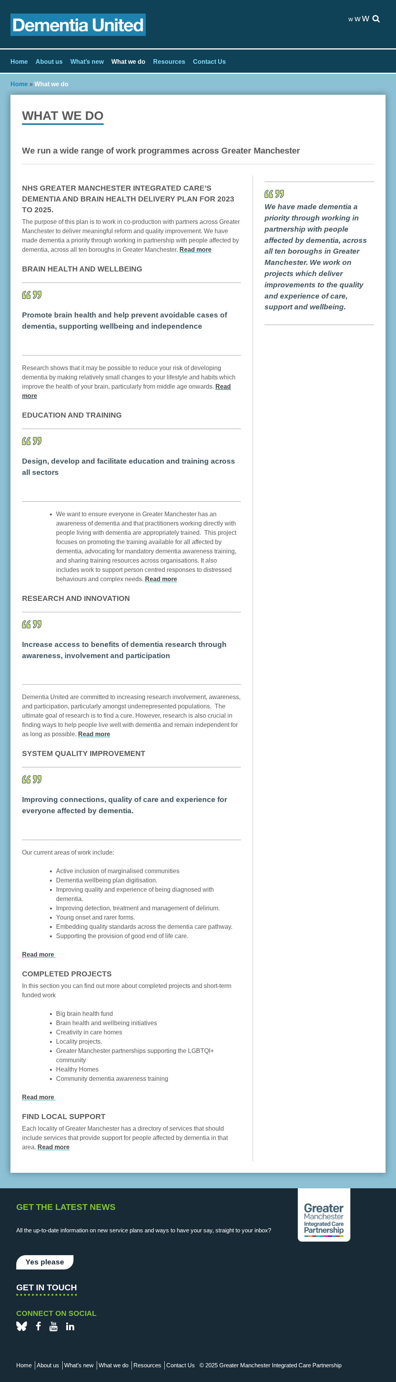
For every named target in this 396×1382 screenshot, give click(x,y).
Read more (195, 249)
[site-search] (376, 19)
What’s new (87, 61)
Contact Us (209, 61)
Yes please (45, 1262)
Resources (169, 61)
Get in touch (46, 1287)
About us (49, 61)
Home (19, 61)
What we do (128, 61)
